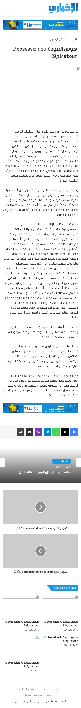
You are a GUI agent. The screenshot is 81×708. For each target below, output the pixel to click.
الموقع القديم (23, 701)
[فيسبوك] (74, 432)
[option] (40, 462)
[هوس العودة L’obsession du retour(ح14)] (21, 606)
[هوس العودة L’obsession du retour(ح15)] (60, 606)
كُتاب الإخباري (57, 39)
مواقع (37, 701)
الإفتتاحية (60, 701)
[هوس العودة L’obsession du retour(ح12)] (21, 647)
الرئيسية (70, 39)
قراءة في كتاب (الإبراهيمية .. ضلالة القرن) (44, 472)
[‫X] (65, 432)
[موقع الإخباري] (63, 8)
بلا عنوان (48, 701)
